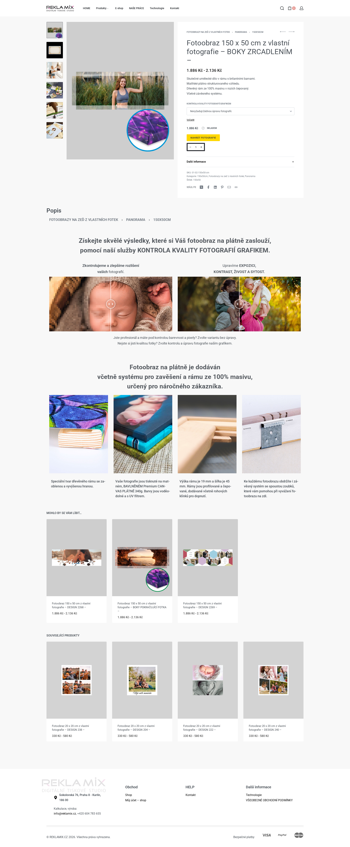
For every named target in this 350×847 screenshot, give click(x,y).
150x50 (197, 180)
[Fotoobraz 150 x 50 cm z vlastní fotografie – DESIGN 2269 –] (208, 557)
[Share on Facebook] (208, 187)
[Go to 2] (54, 50)
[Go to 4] (54, 90)
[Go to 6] (54, 130)
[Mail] (229, 187)
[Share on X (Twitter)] (201, 187)
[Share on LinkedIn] (215, 187)
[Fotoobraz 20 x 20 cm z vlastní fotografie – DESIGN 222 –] (208, 680)
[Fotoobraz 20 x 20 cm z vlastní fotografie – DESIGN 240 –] (273, 680)
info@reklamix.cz (65, 813)
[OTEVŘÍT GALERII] (120, 90)
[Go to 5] (54, 110)
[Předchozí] (76, 90)
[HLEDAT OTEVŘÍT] (282, 8)
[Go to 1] (54, 30)
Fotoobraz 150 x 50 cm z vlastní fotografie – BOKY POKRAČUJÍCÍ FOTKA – (142, 607)
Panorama (241, 32)
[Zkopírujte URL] (236, 187)
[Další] (164, 90)
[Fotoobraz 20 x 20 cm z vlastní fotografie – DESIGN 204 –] (142, 680)
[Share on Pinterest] (222, 187)
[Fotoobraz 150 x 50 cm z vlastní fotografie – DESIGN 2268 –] (76, 557)
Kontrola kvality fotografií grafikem (209, 103)
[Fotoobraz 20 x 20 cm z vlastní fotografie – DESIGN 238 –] (76, 680)
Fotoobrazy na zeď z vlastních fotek (208, 32)
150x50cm (257, 32)
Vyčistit (190, 119)
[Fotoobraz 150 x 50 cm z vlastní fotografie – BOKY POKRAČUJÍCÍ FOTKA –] (142, 557)
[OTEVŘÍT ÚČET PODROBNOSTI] (302, 8)
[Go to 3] (54, 70)
